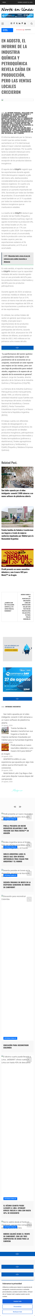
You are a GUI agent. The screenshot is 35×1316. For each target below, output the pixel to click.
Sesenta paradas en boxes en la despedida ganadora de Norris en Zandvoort (17, 885)
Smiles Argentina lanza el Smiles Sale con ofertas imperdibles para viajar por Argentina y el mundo (15, 858)
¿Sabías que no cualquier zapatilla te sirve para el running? (9, 607)
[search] (32, 24)
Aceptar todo (17, 1301)
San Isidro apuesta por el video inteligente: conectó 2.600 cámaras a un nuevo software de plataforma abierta (17, 493)
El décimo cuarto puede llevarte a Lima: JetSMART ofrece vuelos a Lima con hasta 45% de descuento (17, 1209)
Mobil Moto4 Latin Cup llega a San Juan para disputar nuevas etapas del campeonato (17, 776)
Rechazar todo (17, 1312)
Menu (4, 2)
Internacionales (10, 819)
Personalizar (17, 1306)
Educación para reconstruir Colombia (16, 1046)
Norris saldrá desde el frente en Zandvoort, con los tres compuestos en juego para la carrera (16, 1238)
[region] (17, 1298)
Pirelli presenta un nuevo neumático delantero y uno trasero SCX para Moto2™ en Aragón (15, 572)
